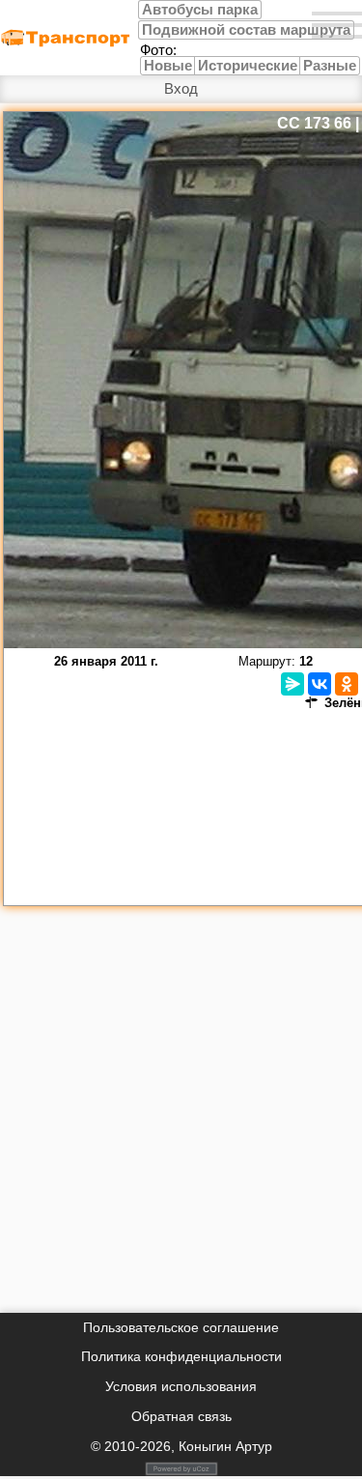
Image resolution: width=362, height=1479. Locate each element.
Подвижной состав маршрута (246, 30)
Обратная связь (181, 1416)
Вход (181, 89)
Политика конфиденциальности (181, 1356)
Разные (329, 65)
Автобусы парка (200, 9)
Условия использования (181, 1386)
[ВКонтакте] (319, 684)
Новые (168, 65)
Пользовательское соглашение (181, 1327)
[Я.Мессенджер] (292, 684)
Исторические (247, 65)
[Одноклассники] (346, 684)
